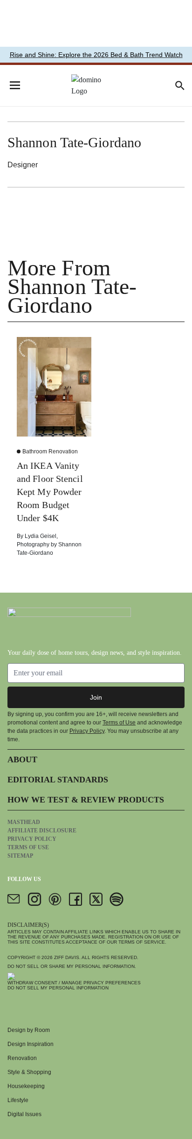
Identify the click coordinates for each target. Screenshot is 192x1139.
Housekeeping (26, 1086)
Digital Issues (24, 1114)
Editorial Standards (57, 779)
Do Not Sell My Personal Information (58, 987)
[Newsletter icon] (14, 899)
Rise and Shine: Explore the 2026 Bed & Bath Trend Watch (96, 54)
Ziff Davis (66, 957)
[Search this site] (180, 85)
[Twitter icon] (96, 899)
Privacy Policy (86, 731)
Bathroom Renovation (50, 451)
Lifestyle (17, 1100)
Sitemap (20, 855)
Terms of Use (119, 722)
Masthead (23, 822)
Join (96, 697)
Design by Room (28, 1030)
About (22, 759)
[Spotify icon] (116, 899)
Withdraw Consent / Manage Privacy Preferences (74, 982)
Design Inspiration (30, 1044)
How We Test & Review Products (85, 799)
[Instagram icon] (34, 899)
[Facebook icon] (75, 899)
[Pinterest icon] (55, 899)
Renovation (22, 1058)
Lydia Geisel (40, 536)
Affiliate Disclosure (41, 830)
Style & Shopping (29, 1072)
